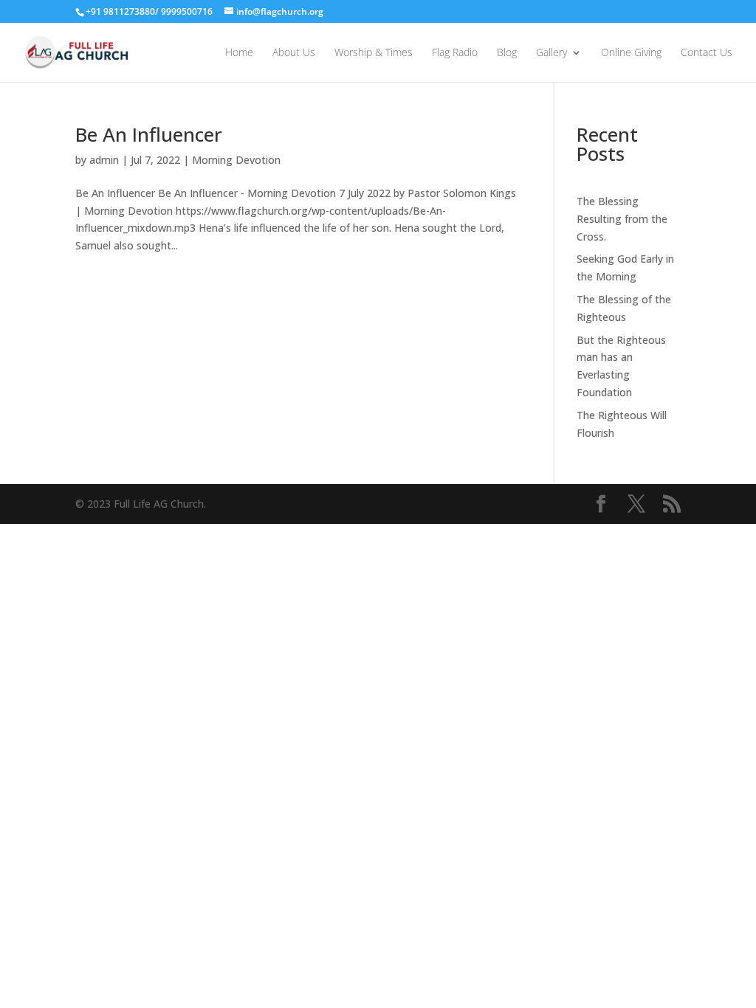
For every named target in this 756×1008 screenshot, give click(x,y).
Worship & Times (373, 53)
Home (239, 53)
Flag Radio (455, 53)
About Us (293, 53)
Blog (507, 53)
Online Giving (631, 53)
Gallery (551, 53)
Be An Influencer (148, 134)
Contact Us (706, 53)
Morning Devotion (236, 160)
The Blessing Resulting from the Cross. (622, 219)
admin (104, 160)
